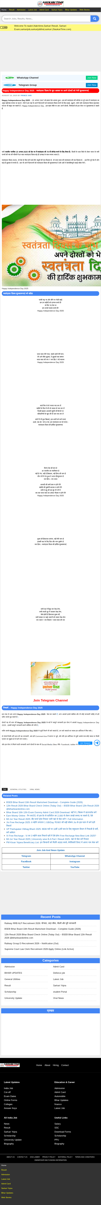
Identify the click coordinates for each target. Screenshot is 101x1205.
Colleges (8, 1104)
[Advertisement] (51, 52)
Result (11, 10)
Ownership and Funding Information (50, 1160)
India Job (8, 1088)
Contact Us (22, 1157)
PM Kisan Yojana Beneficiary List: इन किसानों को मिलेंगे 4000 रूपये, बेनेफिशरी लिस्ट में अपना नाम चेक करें (52, 842)
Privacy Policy (48, 1157)
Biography (9, 1143)
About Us (11, 1157)
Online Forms (10, 1100)
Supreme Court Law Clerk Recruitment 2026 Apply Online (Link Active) (39, 949)
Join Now (91, 78)
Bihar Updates (71, 10)
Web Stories (85, 10)
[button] (97, 743)
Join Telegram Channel (50, 700)
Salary (57, 1124)
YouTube (74, 867)
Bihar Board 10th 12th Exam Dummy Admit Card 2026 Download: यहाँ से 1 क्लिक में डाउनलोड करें (51, 812)
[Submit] (94, 18)
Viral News (35, 789)
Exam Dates (10, 1096)
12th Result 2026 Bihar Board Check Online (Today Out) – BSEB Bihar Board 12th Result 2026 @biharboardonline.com (48, 936)
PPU (56, 1140)
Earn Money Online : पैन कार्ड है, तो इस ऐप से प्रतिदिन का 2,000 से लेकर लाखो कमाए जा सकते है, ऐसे (49, 815)
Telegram (26, 856)
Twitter (26, 867)
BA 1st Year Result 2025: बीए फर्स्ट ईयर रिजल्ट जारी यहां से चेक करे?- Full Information (44, 819)
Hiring (56, 1065)
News (6, 1124)
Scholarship (10, 992)
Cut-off (7, 1092)
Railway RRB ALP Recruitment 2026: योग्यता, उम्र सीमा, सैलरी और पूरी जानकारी (40, 923)
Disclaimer (35, 1157)
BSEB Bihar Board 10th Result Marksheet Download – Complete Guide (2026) (44, 802)
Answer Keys (10, 1108)
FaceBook (26, 861)
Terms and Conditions (85, 1157)
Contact (65, 1065)
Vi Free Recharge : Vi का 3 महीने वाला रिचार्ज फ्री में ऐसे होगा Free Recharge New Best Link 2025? (51, 835)
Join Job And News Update (51, 850)
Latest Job (32, 10)
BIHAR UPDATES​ (13, 973)
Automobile (59, 1096)
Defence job (59, 973)
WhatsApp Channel (75, 856)
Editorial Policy (65, 1157)
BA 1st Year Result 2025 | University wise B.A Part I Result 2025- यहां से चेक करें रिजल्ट (47, 839)
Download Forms (62, 1132)
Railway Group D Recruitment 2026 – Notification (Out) (31, 943)
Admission (21, 10)
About (47, 1065)
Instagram (75, 861)
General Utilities (18, 789)
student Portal (60, 992)
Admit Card (44, 10)
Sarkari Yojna (56, 10)
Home (3, 10)
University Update (13, 998)
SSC (56, 1127)
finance (58, 1104)
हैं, (57, 714)
